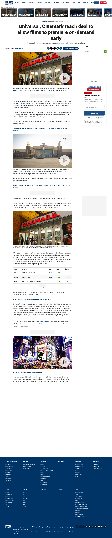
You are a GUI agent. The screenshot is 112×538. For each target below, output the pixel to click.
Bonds (42, 472)
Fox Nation (78, 512)
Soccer (25, 502)
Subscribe (94, 113)
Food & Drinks (78, 474)
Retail (42, 480)
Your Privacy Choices (39, 526)
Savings (7, 472)
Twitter (51, 48)
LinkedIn (92, 526)
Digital (7, 492)
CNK (15, 273)
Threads (54, 48)
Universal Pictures (19, 88)
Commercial (96, 466)
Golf (24, 504)
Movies (44, 21)
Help (47, 526)
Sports (25, 490)
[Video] (42, 68)
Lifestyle (56, 3)
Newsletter (99, 526)
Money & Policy (27, 466)
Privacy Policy (90, 118)
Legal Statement (24, 529)
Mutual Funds (44, 484)
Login (96, 2)
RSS (96, 526)
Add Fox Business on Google (71, 48)
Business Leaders (45, 476)
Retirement (8, 478)
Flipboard (89, 526)
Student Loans (9, 466)
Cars (76, 470)
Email (60, 48)
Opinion (43, 490)
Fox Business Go (79, 514)
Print (57, 48)
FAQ (76, 500)
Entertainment (79, 464)
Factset (54, 527)
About (77, 490)
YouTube (86, 526)
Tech (73, 3)
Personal (95, 464)
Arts (76, 476)
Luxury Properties (97, 468)
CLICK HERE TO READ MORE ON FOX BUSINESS (29, 372)
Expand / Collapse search (93, 3)
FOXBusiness (18, 48)
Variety (50, 90)
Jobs (76, 494)
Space (7, 506)
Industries (43, 478)
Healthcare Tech (9, 500)
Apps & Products (79, 516)
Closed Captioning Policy (81, 506)
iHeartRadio (105, 526)
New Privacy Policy (25, 526)
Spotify (102, 526)
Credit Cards (8, 468)
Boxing (24, 500)
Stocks (42, 464)
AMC (15, 281)
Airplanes (77, 472)
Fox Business (9, 3)
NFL (24, 492)
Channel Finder (79, 492)
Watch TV (103, 2)
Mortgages (8, 464)
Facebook (48, 48)
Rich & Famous (79, 466)
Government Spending (29, 464)
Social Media (8, 494)
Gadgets (7, 496)
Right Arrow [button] (109, 13)
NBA (24, 494)
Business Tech (9, 498)
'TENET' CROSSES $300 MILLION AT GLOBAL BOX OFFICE (32, 299)
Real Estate (65, 3)
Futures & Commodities (47, 470)
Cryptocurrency (44, 468)
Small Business (27, 468)
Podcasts (86, 3)
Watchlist (48, 3)
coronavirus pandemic (43, 322)
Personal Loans (9, 470)
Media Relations (79, 502)
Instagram (83, 526)
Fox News (77, 510)
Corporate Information (81, 504)
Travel (77, 468)
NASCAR (25, 498)
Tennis (24, 506)
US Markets (43, 466)
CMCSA (16, 277)
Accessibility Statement (81, 508)
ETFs (42, 474)
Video (79, 3)
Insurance (8, 474)
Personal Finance (20, 3)
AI (6, 504)
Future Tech (8, 502)
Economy (31, 3)
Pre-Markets (44, 482)
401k (6, 476)
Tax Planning (8, 480)
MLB (24, 496)
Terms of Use (98, 118)
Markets (39, 3)
